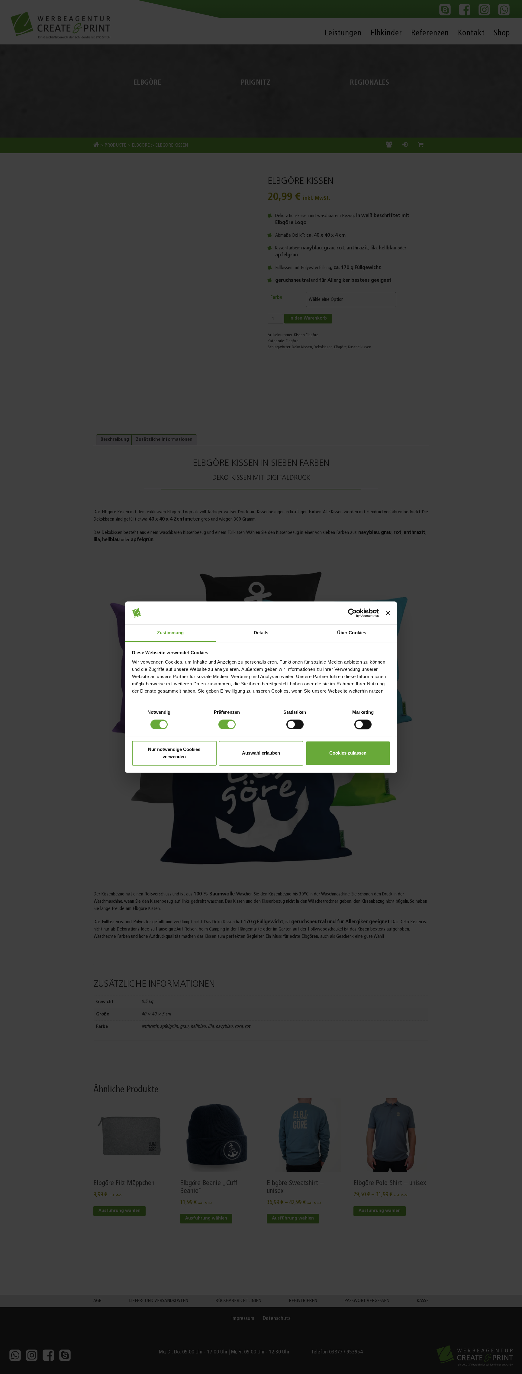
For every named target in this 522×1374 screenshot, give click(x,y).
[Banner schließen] (388, 613)
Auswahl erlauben (261, 753)
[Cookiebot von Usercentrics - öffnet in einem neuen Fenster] (352, 612)
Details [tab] (261, 632)
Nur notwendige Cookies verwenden (174, 753)
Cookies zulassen (347, 753)
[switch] (227, 724)
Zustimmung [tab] (170, 632)
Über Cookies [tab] (351, 632)
